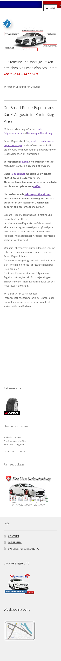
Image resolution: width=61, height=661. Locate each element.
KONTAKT (13, 536)
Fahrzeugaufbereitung (37, 194)
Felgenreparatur (13, 133)
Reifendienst (18, 173)
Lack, (39, 129)
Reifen (37, 186)
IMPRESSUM (15, 542)
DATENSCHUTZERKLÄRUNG (23, 548)
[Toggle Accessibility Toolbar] (7, 23)
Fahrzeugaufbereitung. (40, 133)
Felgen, (24, 161)
